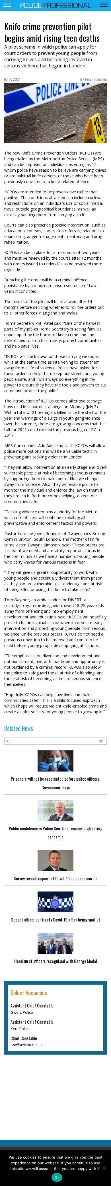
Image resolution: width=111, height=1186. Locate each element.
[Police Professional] (55, 5)
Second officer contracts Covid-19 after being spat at (55, 919)
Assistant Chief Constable (32, 1005)
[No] (104, 1168)
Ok (56, 1177)
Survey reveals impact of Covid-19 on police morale (55, 878)
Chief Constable (24, 1038)
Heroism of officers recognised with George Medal (55, 961)
